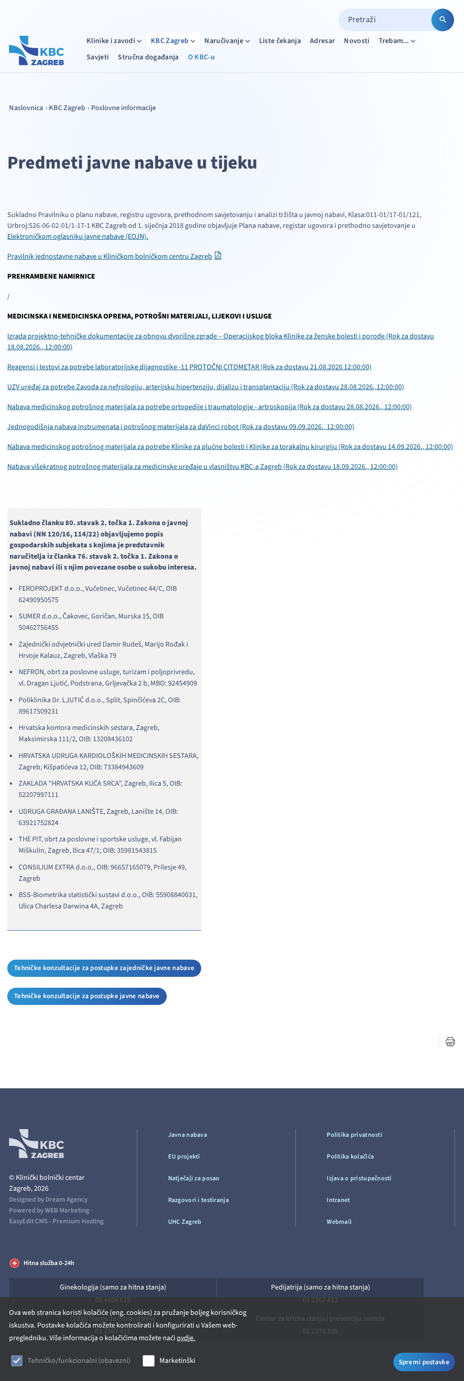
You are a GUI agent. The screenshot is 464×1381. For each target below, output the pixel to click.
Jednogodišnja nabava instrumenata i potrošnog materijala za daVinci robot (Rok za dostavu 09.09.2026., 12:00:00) (180, 427)
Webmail (339, 1221)
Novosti (356, 41)
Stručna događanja (148, 57)
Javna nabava (187, 1135)
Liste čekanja (280, 41)
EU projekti (184, 1156)
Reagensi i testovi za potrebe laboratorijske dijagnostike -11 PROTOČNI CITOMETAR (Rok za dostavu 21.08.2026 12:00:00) (189, 367)
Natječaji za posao (194, 1178)
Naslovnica (26, 108)
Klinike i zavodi (111, 41)
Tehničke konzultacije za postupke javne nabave (87, 996)
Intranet (338, 1200)
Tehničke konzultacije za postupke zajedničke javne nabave (104, 968)
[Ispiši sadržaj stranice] (450, 1041)
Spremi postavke (424, 1362)
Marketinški (177, 1361)
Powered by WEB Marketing (49, 1210)
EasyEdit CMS (28, 1221)
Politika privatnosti (354, 1135)
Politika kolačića (350, 1156)
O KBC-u (201, 57)
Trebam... (394, 41)
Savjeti (98, 57)
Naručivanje (223, 41)
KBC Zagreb (169, 41)
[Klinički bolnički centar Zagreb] (36, 50)
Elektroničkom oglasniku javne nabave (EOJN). (77, 236)
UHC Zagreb (185, 1221)
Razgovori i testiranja (198, 1200)
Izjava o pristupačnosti (359, 1178)
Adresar (322, 41)
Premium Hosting (78, 1221)
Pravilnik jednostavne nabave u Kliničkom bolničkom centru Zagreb (109, 256)
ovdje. (186, 1338)
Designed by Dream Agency (48, 1199)
